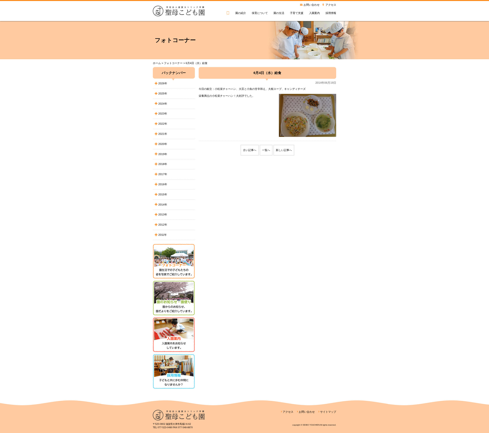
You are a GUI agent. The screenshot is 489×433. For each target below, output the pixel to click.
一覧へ (266, 150)
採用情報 (330, 13)
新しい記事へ (284, 150)
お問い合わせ (312, 4)
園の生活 (279, 13)
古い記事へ (249, 150)
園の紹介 (240, 13)
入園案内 (314, 13)
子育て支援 (296, 13)
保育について (260, 13)
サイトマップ (328, 411)
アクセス (330, 4)
